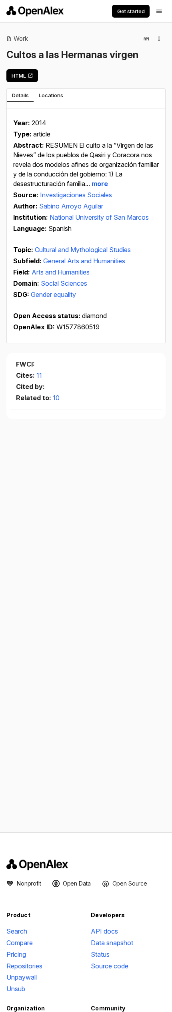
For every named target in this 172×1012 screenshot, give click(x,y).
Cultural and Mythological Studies (83, 250)
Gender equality (53, 295)
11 (39, 375)
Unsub (15, 989)
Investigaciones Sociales (76, 195)
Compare (19, 943)
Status (100, 954)
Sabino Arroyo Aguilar (71, 206)
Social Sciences (64, 283)
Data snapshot (112, 943)
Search (16, 931)
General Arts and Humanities (84, 261)
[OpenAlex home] (35, 11)
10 (56, 398)
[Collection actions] (159, 38)
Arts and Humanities (61, 272)
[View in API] (146, 38)
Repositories (24, 966)
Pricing (16, 954)
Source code (109, 966)
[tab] (20, 95)
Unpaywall (21, 977)
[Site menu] (159, 11)
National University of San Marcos (99, 217)
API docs (104, 931)
